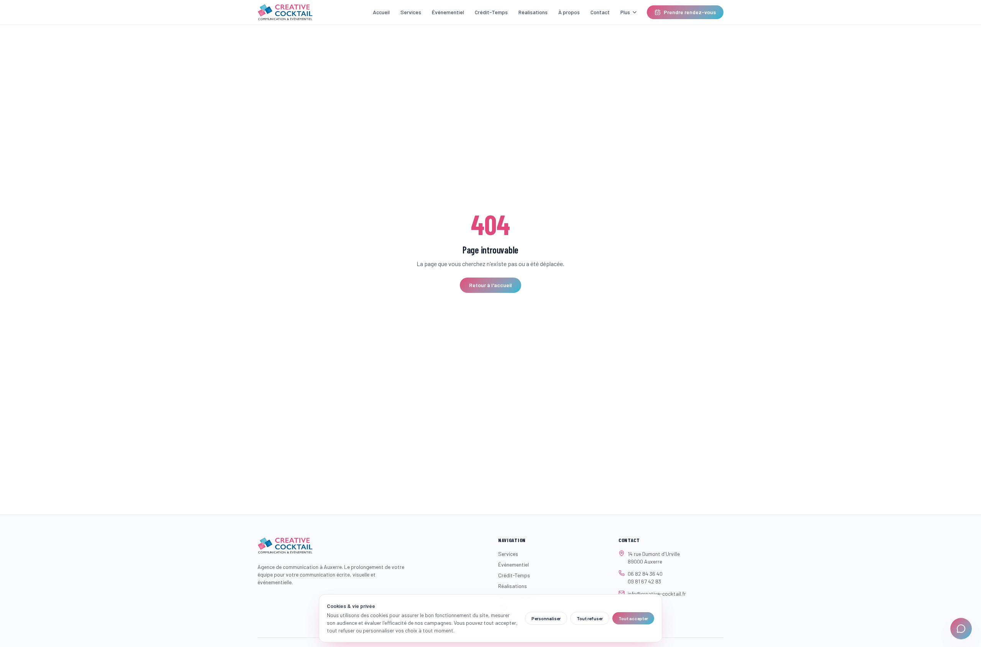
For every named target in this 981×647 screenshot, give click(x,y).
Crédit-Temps (491, 12)
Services (410, 12)
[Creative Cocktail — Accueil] (285, 12)
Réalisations (533, 12)
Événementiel (448, 12)
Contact (600, 12)
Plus (625, 12)
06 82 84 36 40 (645, 573)
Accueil (381, 12)
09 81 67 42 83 (644, 581)
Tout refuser (590, 618)
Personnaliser (546, 618)
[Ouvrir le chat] (961, 628)
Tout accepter (633, 618)
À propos (569, 12)
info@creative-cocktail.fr (657, 593)
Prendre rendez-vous (690, 12)
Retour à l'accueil (490, 285)
